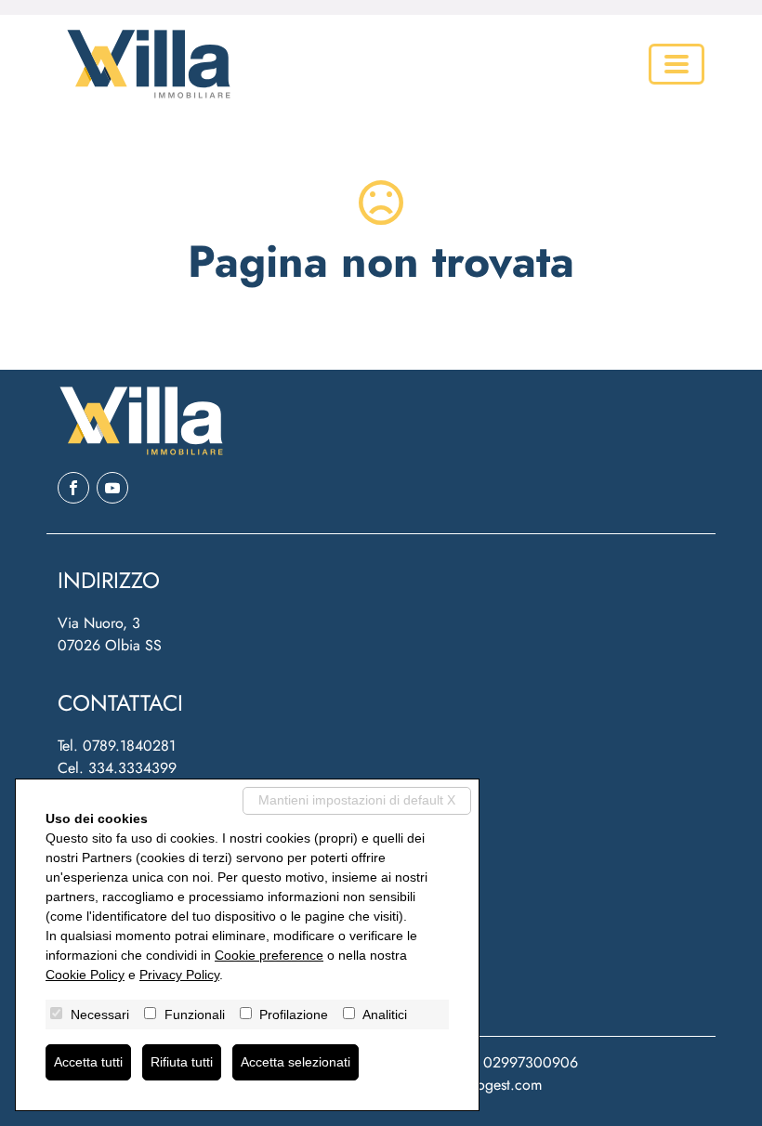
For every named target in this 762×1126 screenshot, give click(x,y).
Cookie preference (269, 955)
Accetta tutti (88, 1061)
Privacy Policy (179, 974)
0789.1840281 (129, 745)
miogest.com (502, 1084)
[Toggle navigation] (676, 64)
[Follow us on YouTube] (112, 488)
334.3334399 (132, 768)
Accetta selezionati (295, 1061)
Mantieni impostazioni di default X (356, 799)
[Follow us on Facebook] (73, 488)
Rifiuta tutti (182, 1061)
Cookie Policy (85, 974)
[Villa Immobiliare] (145, 64)
